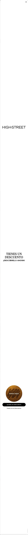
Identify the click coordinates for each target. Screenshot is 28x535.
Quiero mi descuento (14, 404)
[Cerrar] (26, 2)
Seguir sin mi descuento (14, 408)
